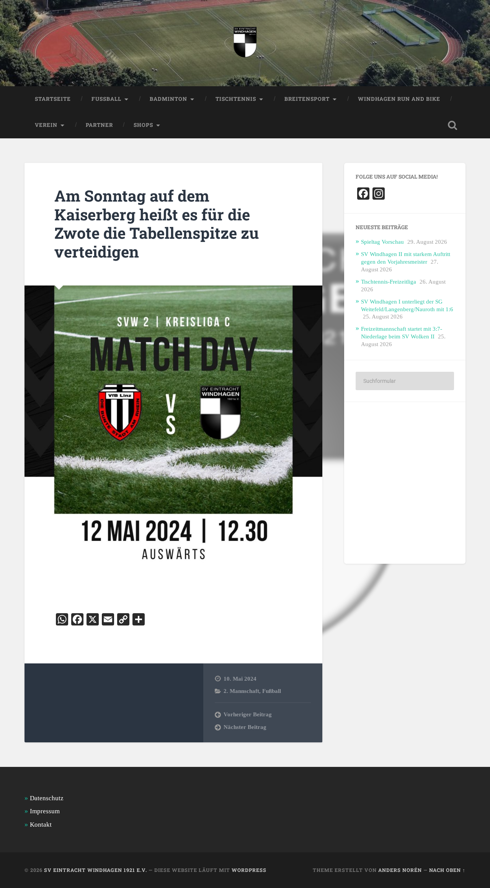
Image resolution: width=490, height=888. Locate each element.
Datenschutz (47, 798)
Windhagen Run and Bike (399, 98)
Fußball (271, 691)
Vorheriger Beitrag (248, 714)
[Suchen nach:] (405, 381)
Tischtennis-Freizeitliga (388, 281)
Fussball (106, 98)
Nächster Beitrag (245, 727)
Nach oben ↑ (447, 870)
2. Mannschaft (241, 691)
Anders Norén (400, 870)
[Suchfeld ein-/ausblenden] (452, 125)
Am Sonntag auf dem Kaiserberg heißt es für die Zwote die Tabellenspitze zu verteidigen (156, 223)
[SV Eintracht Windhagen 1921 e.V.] (245, 43)
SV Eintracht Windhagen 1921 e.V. (95, 870)
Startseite (53, 98)
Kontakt (41, 824)
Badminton (168, 98)
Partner (99, 124)
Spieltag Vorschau (382, 241)
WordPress (249, 870)
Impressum (45, 811)
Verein (46, 124)
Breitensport (307, 98)
